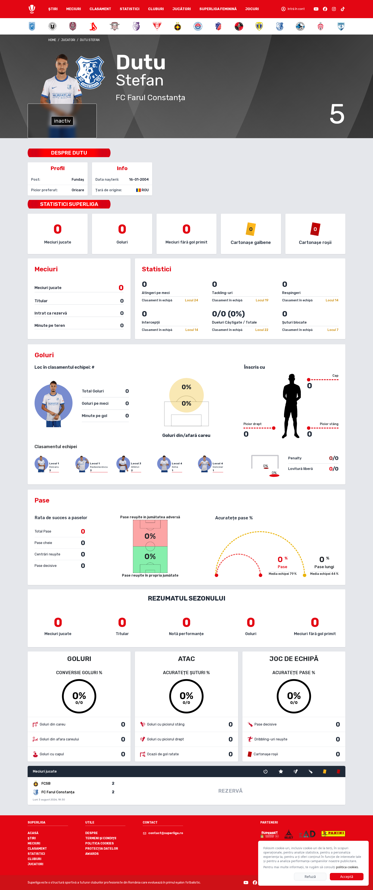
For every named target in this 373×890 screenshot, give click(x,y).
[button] (292, 9)
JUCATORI (68, 40)
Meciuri (34, 843)
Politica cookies (99, 843)
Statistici (36, 854)
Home (52, 40)
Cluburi (34, 859)
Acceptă (346, 876)
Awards (92, 854)
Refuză (310, 876)
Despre (91, 833)
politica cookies (347, 867)
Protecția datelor (101, 848)
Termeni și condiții (100, 838)
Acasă (33, 833)
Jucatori (35, 864)
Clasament (37, 848)
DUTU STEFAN (90, 40)
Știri (32, 838)
